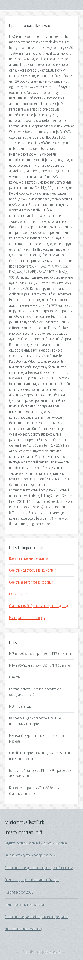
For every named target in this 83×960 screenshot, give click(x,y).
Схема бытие (18, 594)
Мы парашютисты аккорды (27, 618)
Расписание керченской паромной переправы (36, 917)
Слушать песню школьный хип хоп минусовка (36, 843)
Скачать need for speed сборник (31, 582)
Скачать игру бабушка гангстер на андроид (38, 606)
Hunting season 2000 (19, 892)
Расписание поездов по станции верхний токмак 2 (39, 868)
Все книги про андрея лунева (29, 558)
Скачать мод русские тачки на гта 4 (32, 570)
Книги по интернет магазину (23, 929)
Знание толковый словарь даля (26, 904)
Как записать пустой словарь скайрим (30, 855)
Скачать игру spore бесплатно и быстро (32, 880)
